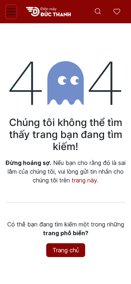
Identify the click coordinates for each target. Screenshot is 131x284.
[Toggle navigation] (11, 11)
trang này (84, 180)
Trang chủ (65, 250)
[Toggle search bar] (98, 11)
